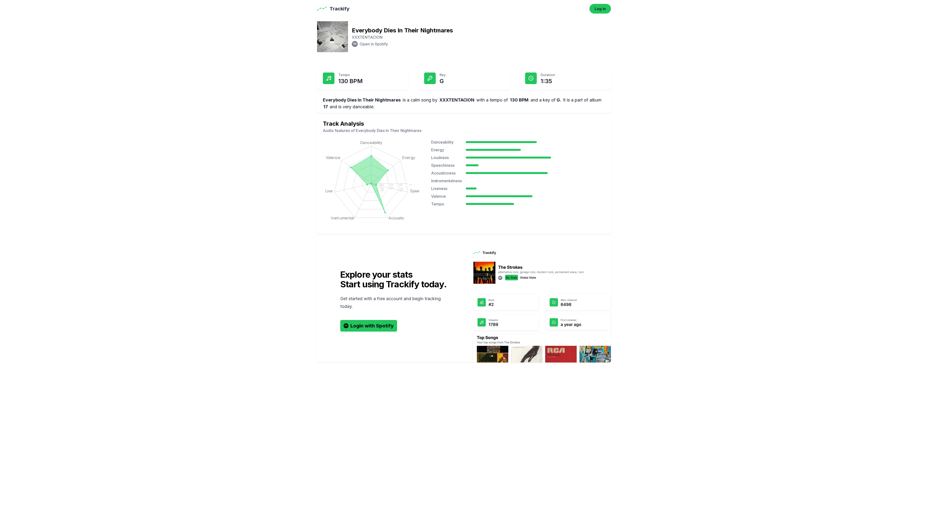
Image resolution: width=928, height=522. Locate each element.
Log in (600, 8)
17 (325, 106)
